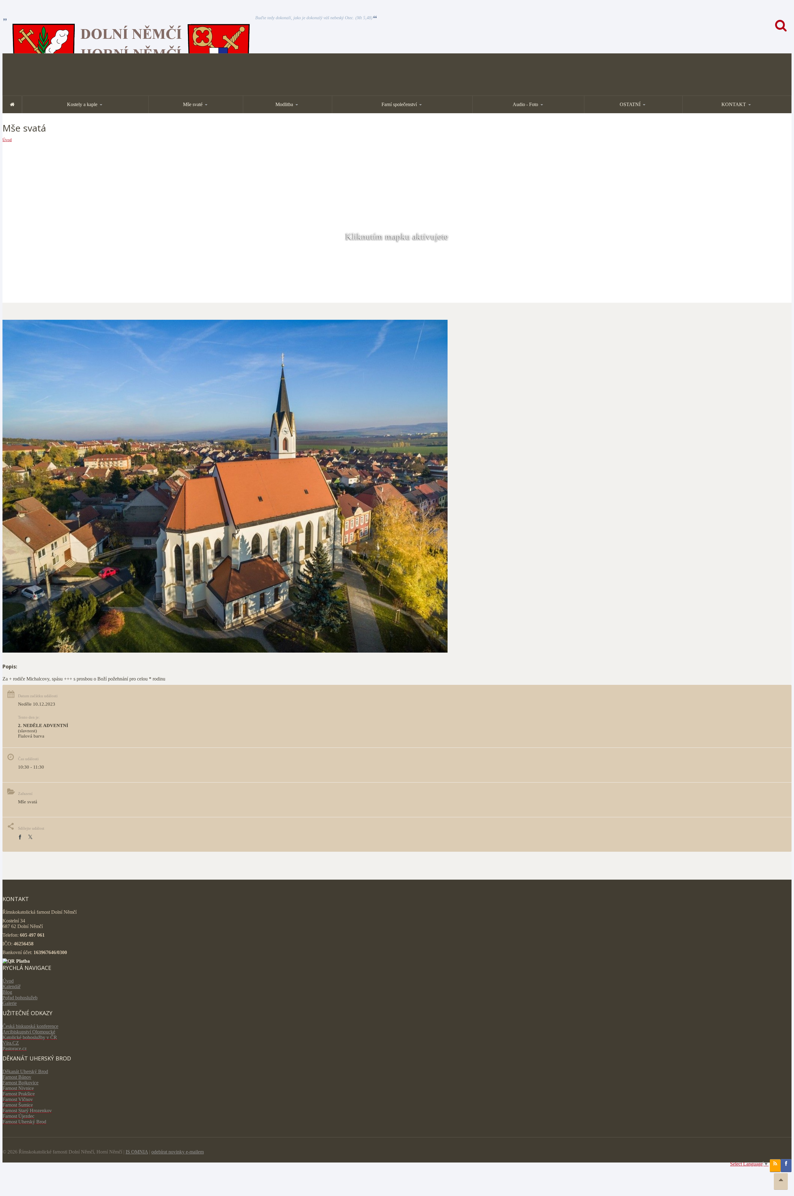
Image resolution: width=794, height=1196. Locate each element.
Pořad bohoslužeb (20, 997)
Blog (7, 992)
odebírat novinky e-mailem (177, 1151)
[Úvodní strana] (12, 104)
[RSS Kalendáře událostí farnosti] (775, 1165)
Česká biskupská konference (30, 1026)
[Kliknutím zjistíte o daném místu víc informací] (225, 651)
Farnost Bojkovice (20, 1082)
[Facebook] (19, 837)
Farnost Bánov (16, 1077)
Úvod (7, 139)
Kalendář (11, 986)
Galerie (9, 1003)
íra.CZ (12, 1043)
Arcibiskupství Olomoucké (28, 1031)
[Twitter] (30, 837)
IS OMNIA (137, 1151)
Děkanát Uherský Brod (25, 1071)
